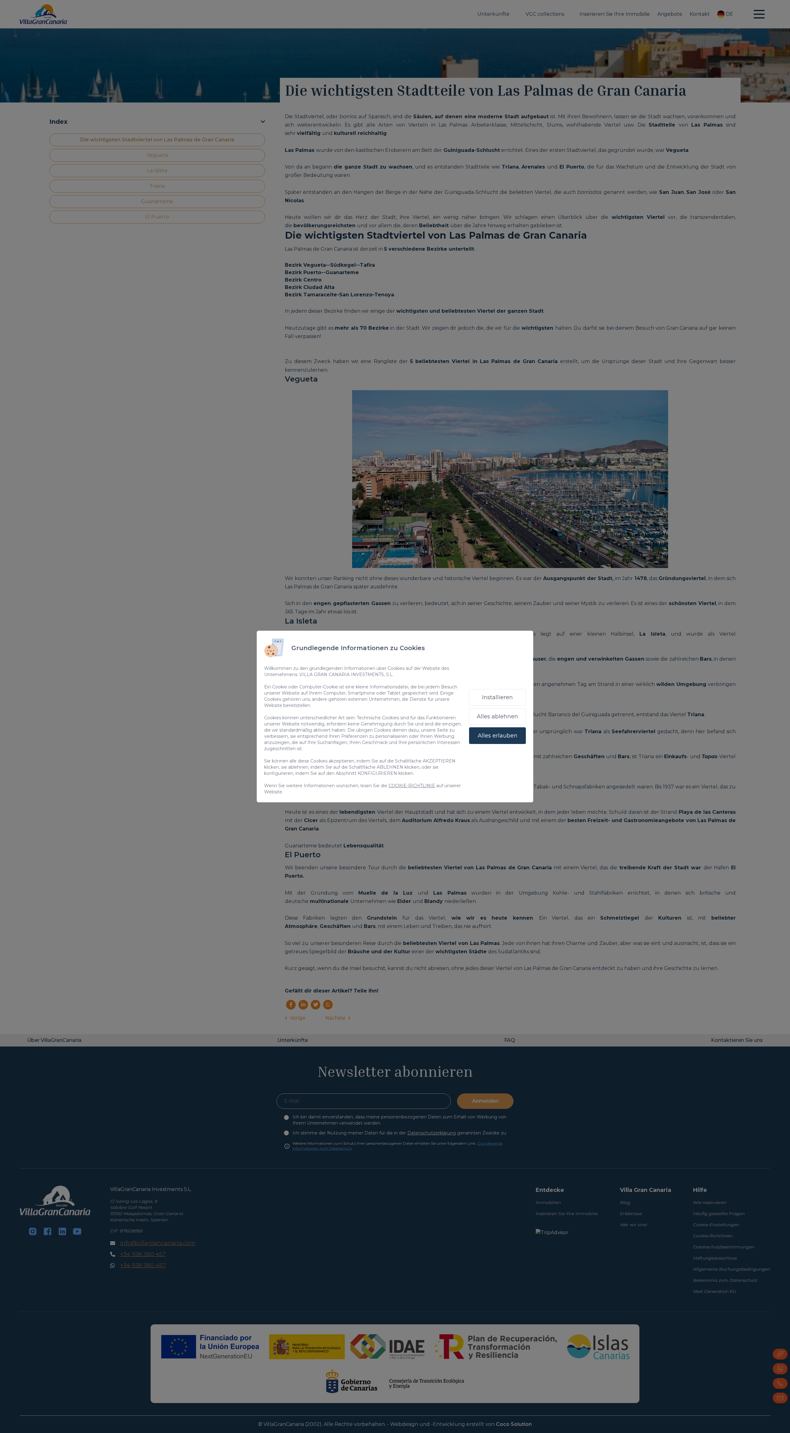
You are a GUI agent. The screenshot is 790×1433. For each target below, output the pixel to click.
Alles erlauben (498, 735)
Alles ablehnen (497, 716)
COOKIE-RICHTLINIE (412, 785)
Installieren (497, 697)
